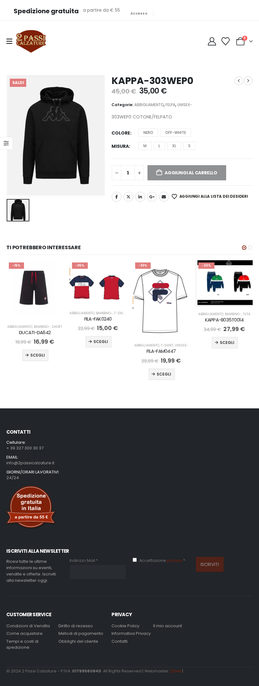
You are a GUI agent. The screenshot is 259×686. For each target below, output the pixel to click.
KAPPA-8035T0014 (224, 319)
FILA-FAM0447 (161, 351)
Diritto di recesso (75, 626)
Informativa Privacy (131, 633)
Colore (120, 133)
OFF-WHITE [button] (175, 132)
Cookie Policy (125, 626)
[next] (248, 80)
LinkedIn (140, 197)
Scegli (37, 355)
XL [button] (174, 145)
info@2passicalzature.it (30, 463)
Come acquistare (24, 633)
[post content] (34, 289)
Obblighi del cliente (78, 641)
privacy (175, 560)
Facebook (116, 197)
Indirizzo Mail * (83, 560)
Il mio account (167, 626)
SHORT (57, 326)
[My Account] (212, 41)
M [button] (145, 145)
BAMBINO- (42, 326)
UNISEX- (184, 104)
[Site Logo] (31, 41)
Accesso (139, 13)
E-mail (164, 197)
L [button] (159, 145)
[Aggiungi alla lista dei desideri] (52, 270)
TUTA (246, 314)
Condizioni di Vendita (28, 626)
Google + (152, 197)
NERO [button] (148, 132)
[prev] (238, 80)
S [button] (189, 145)
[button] (244, 247)
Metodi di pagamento (80, 633)
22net (175, 671)
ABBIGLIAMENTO (149, 104)
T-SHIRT (120, 313)
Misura (120, 146)
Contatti (119, 641)
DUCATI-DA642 (35, 332)
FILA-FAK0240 (98, 319)
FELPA (170, 104)
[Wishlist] (226, 41)
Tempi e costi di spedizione (22, 644)
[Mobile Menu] (9, 41)
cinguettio (128, 197)
